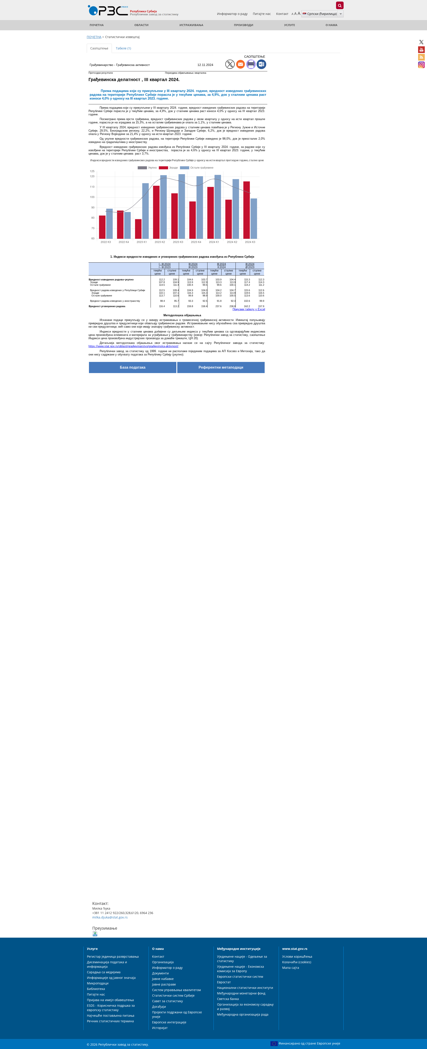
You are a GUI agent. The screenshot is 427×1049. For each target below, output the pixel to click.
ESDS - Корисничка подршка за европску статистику (111, 1007)
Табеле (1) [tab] (123, 48)
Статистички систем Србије (173, 995)
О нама (331, 25)
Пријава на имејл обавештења (110, 1000)
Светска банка (228, 999)
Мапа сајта (290, 967)
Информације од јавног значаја (111, 978)
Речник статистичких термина (110, 1021)
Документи (160, 973)
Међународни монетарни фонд (241, 993)
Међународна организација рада (242, 1014)
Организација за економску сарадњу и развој (245, 1006)
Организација (163, 962)
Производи (243, 25)
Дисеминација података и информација (107, 964)
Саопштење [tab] (99, 48)
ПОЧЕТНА (97, 25)
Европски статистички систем (240, 976)
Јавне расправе (164, 984)
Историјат (160, 1028)
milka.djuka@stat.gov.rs (110, 917)
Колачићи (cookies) (296, 962)
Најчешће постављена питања (110, 1015)
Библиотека (96, 989)
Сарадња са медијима (104, 972)
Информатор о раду (232, 14)
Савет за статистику (167, 1001)
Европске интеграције (169, 1022)
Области (141, 25)
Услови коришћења (297, 956)
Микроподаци (98, 983)
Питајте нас (262, 14)
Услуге (289, 25)
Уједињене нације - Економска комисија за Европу (240, 968)
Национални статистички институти (245, 988)
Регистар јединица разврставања (113, 956)
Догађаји (159, 1006)
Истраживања (191, 25)
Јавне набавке (163, 979)
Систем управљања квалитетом (176, 990)
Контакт (282, 14)
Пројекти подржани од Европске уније (177, 1014)
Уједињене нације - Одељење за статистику (242, 958)
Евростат (224, 982)
